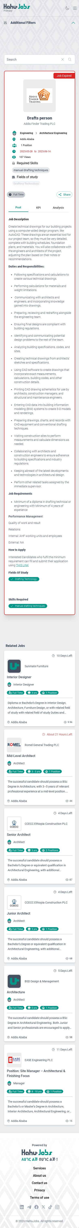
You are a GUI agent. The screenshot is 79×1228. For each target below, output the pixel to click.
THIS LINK (22, 565)
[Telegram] (29, 1207)
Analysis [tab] (58, 207)
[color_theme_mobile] (67, 8)
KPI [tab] (38, 207)
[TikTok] (50, 1207)
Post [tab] (18, 207)
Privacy (39, 1190)
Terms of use (39, 1198)
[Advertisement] (39, 38)
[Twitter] (43, 1207)
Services (39, 1168)
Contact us (39, 1183)
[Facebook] (36, 1207)
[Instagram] (57, 1207)
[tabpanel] (40, 412)
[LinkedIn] (22, 1207)
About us (39, 1176)
